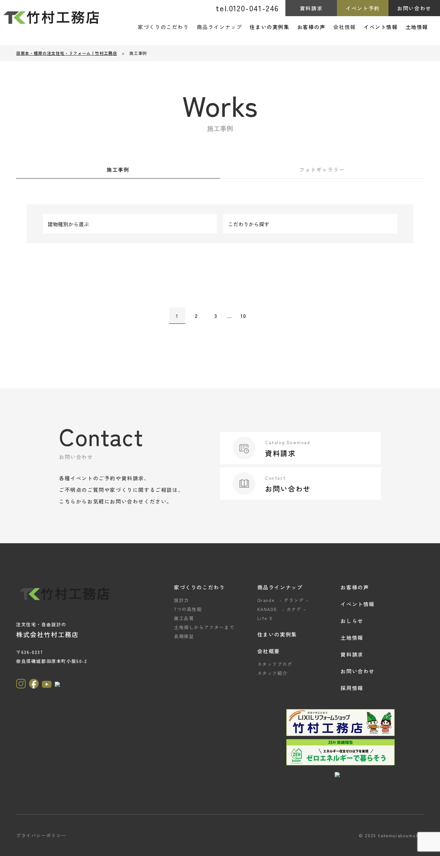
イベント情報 (381, 27)
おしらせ (351, 621)
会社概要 (268, 651)
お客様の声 (311, 27)
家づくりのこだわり (199, 587)
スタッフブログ (274, 664)
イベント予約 (363, 8)
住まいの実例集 (269, 27)
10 (243, 316)
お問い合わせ (414, 8)
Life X (265, 618)
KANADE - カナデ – (281, 609)
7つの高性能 (188, 609)
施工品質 (184, 618)
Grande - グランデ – (283, 600)
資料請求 (311, 8)
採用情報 (351, 688)
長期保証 (184, 636)
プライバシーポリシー (41, 835)
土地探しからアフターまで (204, 627)
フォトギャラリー (322, 169)
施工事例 (118, 169)
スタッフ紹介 (272, 673)
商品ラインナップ (280, 587)
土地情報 (417, 27)
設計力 (181, 600)
